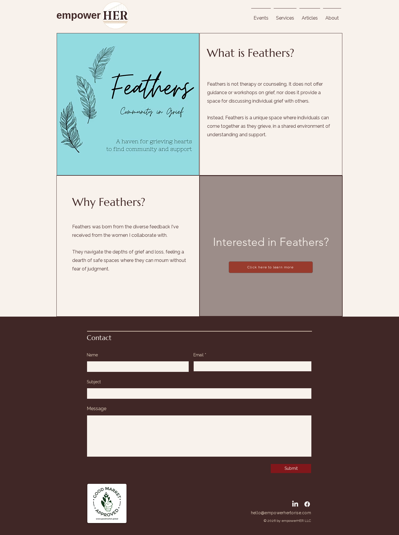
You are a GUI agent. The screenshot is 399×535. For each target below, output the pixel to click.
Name (92, 355)
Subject (94, 382)
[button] (332, 15)
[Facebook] (307, 504)
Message (96, 408)
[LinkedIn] (295, 504)
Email (198, 355)
